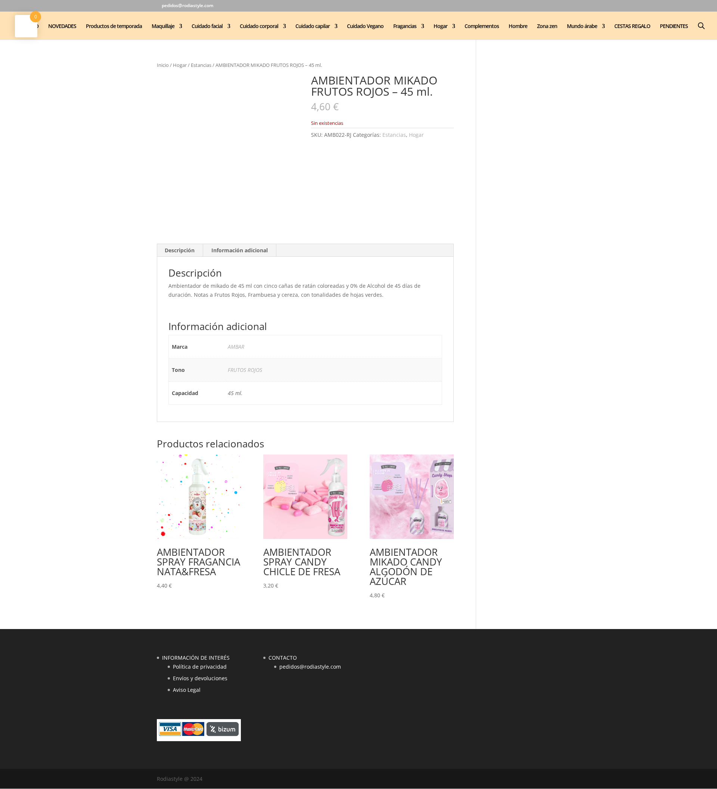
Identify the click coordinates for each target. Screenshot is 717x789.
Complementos (482, 27)
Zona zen (547, 27)
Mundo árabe (582, 27)
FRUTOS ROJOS (245, 369)
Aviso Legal (187, 689)
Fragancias (404, 27)
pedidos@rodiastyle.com (310, 666)
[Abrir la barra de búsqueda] (701, 25)
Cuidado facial (207, 27)
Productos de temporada (114, 27)
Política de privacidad (200, 666)
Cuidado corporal (259, 27)
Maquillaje (163, 27)
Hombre (518, 27)
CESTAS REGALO (632, 27)
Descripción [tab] (180, 250)
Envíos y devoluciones (200, 678)
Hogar (440, 27)
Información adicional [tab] (239, 250)
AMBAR (236, 346)
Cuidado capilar (312, 27)
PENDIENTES (674, 27)
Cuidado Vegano (365, 27)
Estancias (201, 65)
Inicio (163, 65)
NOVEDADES (62, 27)
